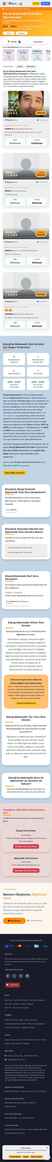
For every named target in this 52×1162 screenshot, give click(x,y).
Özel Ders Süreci (28, 1040)
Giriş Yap (45, 3)
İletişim (7, 1043)
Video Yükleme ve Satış (28, 1020)
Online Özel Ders (38, 631)
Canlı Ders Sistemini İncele (26, 703)
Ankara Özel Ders (26, 1091)
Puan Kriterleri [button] (16, 1043)
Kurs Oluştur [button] (24, 1008)
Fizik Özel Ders (10, 1106)
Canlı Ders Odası (11, 1020)
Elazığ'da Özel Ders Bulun (26, 846)
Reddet (26, 1156)
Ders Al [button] (15, 1008)
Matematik (27, 9)
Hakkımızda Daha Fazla (14, 970)
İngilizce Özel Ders (29, 1103)
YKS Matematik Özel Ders (15, 1133)
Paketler (26, 1043)
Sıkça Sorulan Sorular (13, 1040)
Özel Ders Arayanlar (37, 1000)
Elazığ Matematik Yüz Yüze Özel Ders (23, 729)
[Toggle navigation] (5, 4)
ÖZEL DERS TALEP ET (14, 473)
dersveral (14, 985)
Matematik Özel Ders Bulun (26, 871)
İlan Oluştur (16, 921)
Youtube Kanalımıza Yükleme (16, 1024)
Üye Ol (36, 3)
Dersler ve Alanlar (26, 1004)
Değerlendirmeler (28, 1027)
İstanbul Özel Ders (12, 1091)
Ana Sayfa (9, 1000)
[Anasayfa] (3, 9)
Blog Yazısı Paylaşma (36, 1024)
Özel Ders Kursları (12, 1004)
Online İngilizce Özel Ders (37, 1129)
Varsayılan (38, 42)
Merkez (14, 120)
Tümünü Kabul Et (15, 1156)
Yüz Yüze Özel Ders (26, 1118)
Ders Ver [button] (8, 1008)
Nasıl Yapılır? (42, 1040)
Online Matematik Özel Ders (15, 1129)
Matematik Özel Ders (13, 1103)
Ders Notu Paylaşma (12, 1027)
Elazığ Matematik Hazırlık (21, 548)
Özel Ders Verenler (11, 9)
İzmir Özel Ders (40, 1091)
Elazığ (20, 9)
